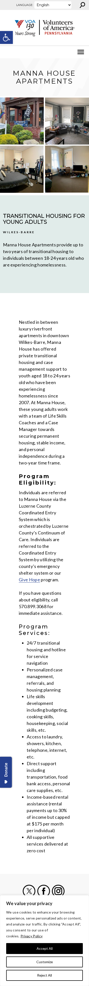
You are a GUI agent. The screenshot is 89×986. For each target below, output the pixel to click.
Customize (44, 962)
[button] (6, 37)
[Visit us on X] (29, 891)
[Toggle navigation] (7, 52)
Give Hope (29, 579)
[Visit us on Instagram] (58, 891)
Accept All (45, 948)
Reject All (44, 975)
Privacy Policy (32, 936)
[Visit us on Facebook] (43, 891)
